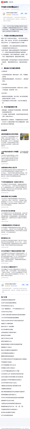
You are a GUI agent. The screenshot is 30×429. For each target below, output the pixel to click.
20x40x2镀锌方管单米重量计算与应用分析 (12, 376)
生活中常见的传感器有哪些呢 (8, 302)
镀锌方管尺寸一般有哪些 (7, 326)
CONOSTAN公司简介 (7, 311)
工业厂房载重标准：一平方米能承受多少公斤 (13, 308)
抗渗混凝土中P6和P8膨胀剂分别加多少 (11, 379)
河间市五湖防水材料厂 (12, 12)
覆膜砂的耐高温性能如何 (7, 356)
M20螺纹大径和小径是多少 (8, 368)
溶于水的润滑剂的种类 (7, 415)
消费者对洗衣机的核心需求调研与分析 (11, 385)
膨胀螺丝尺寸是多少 (6, 347)
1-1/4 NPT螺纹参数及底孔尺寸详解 (10, 371)
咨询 (22, 13)
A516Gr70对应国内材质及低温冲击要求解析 (12, 397)
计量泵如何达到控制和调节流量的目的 (11, 403)
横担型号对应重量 (6, 335)
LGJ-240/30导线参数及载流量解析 (10, 317)
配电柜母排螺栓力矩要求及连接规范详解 (11, 344)
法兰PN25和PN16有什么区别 (9, 382)
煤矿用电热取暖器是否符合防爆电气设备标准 (13, 391)
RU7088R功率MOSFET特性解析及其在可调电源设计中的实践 (14, 359)
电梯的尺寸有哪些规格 (7, 323)
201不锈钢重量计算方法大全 (8, 365)
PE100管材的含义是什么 (7, 305)
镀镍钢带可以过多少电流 (7, 400)
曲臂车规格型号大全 (6, 341)
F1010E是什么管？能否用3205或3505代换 (12, 374)
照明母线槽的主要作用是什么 (8, 394)
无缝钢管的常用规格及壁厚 (8, 300)
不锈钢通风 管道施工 (6, 362)
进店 (26, 13)
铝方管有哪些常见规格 (7, 329)
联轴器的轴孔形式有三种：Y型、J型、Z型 (12, 406)
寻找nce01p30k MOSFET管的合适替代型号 (12, 320)
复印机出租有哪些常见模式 (8, 412)
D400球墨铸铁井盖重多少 (8, 353)
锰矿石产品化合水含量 (7, 338)
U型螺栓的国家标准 (6, 388)
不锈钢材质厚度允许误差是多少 (9, 409)
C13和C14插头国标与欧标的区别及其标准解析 (13, 314)
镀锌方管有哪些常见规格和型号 (9, 350)
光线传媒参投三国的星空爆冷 (8, 332)
